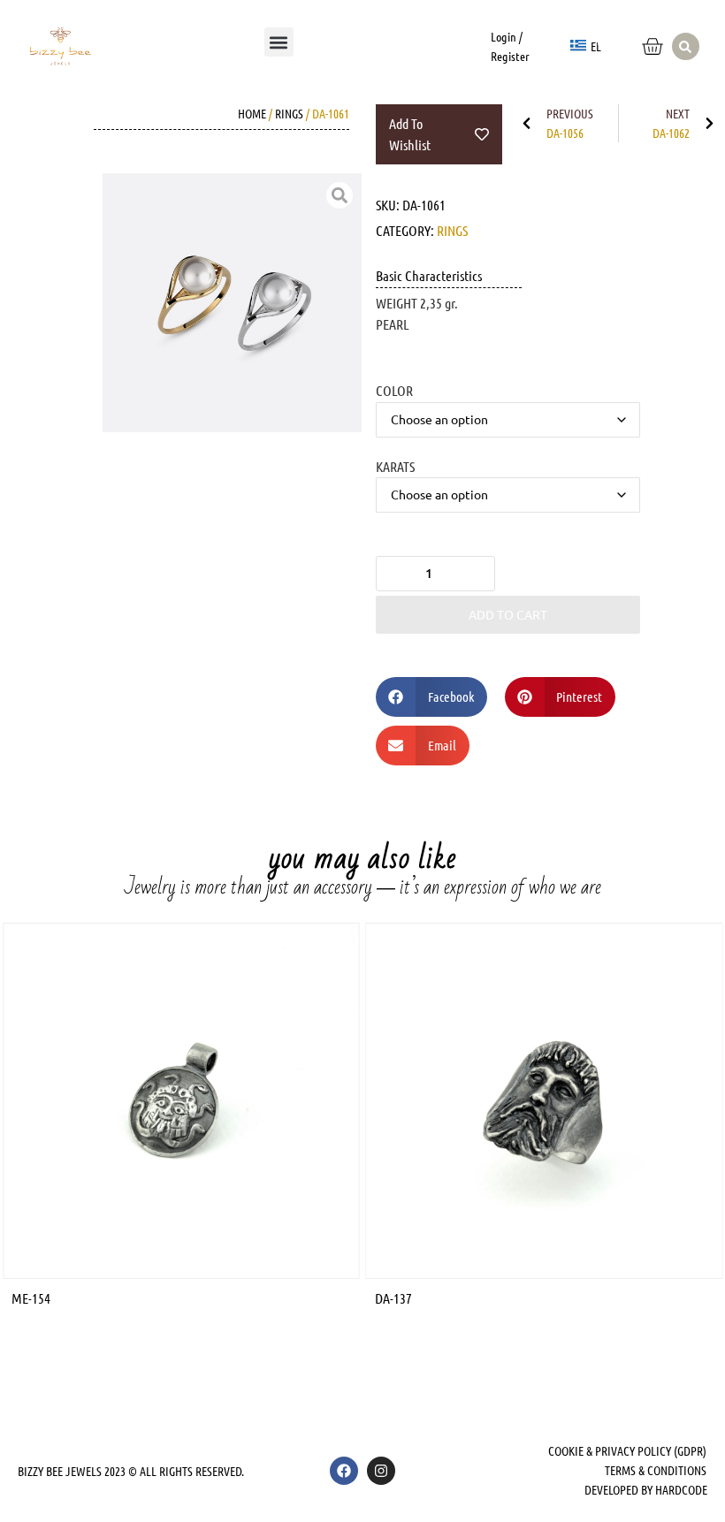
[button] (279, 42)
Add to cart (508, 614)
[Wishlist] (611, 34)
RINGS (289, 113)
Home (252, 113)
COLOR (394, 390)
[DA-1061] (232, 302)
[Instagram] (381, 1471)
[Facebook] (344, 1471)
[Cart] (652, 46)
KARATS (395, 466)
